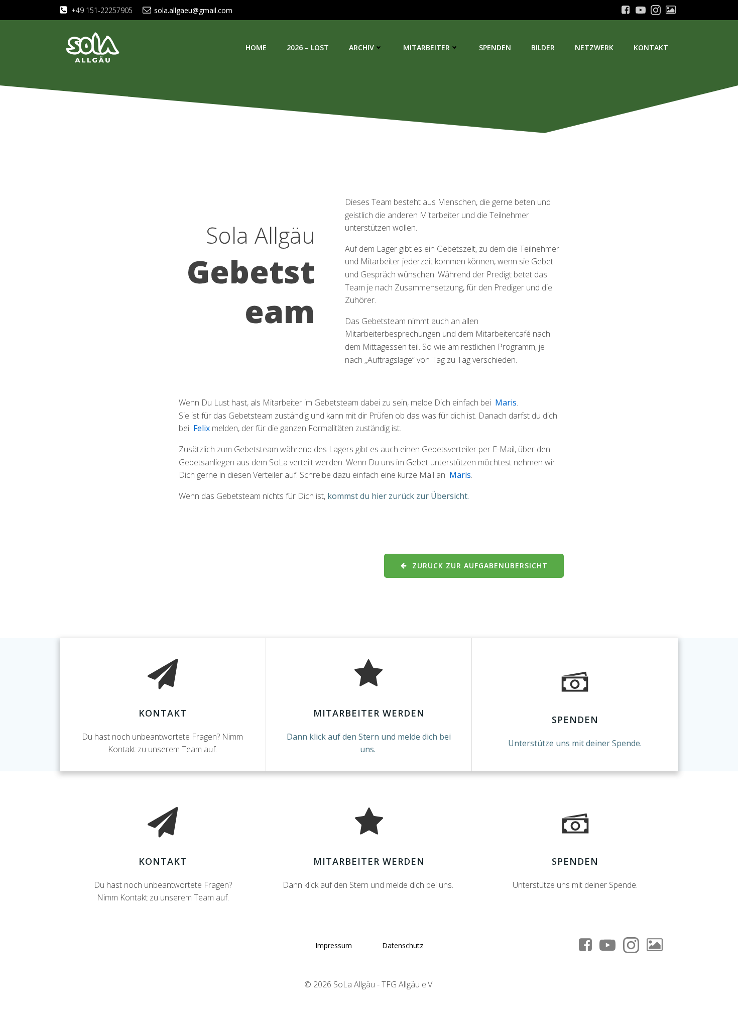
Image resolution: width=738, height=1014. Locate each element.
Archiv (361, 47)
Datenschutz (402, 945)
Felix (201, 428)
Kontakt (651, 47)
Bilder (543, 47)
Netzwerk (594, 47)
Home (256, 47)
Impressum (333, 945)
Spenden (495, 47)
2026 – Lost (308, 47)
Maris (506, 402)
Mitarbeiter (426, 47)
